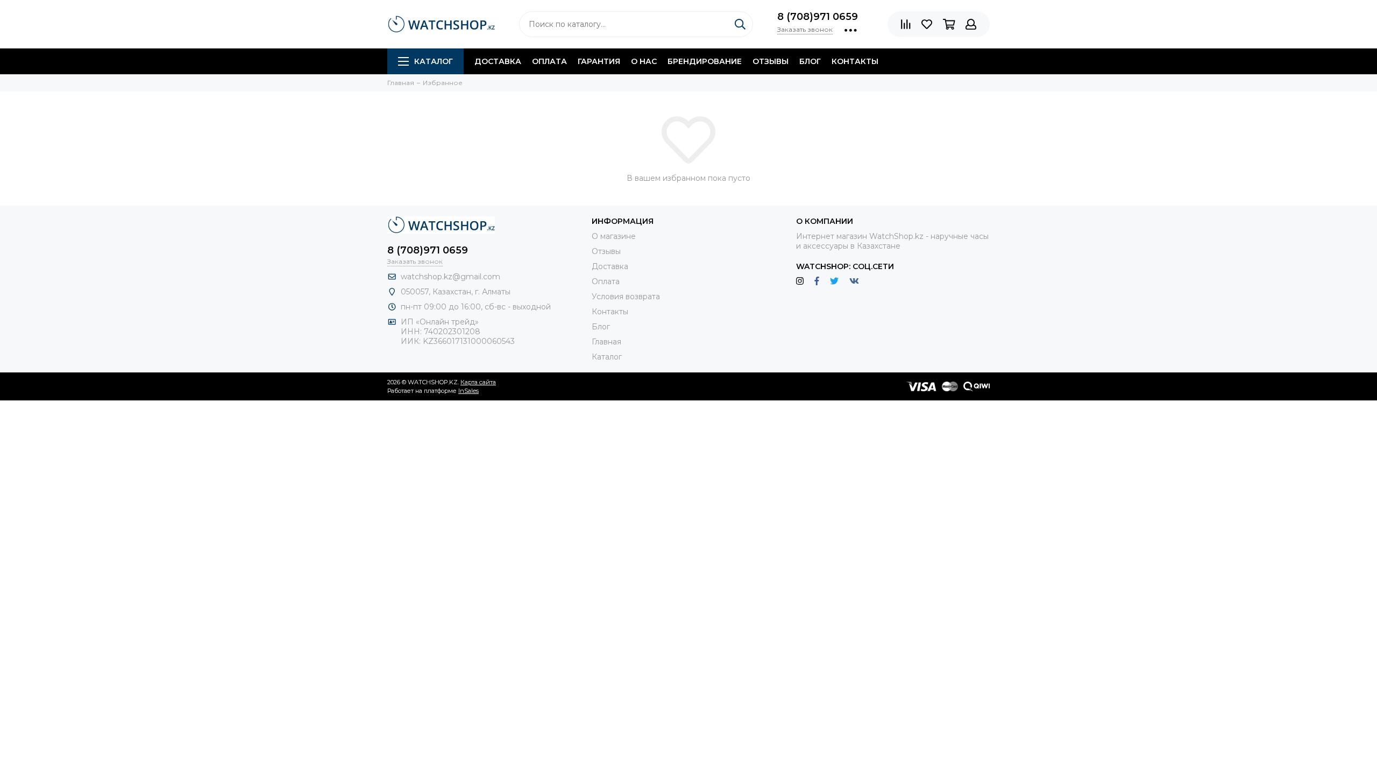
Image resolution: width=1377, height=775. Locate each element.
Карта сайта (478, 382)
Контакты (855, 61)
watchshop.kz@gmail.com (450, 276)
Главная (606, 342)
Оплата (549, 61)
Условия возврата (626, 296)
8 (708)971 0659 (817, 17)
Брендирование (705, 61)
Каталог (433, 61)
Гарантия (599, 61)
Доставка (497, 61)
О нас (644, 61)
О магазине (614, 236)
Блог (810, 61)
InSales (468, 390)
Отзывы (771, 61)
